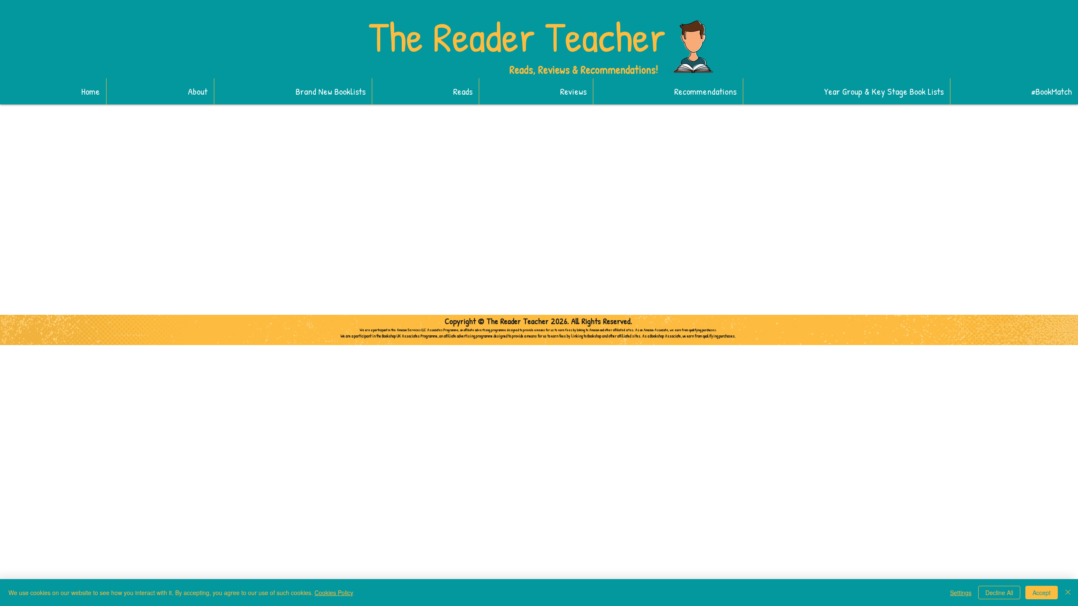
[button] (293, 91)
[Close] (1068, 592)
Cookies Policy (334, 592)
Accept (1042, 592)
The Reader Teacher (517, 36)
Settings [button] (960, 592)
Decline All (999, 592)
